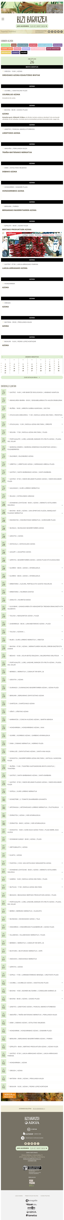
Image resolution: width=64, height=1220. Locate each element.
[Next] (61, 357)
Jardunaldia (6, 52)
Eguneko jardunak (45, 45)
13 (32, 366)
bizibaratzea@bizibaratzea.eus (32, 1159)
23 (58, 368)
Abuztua (35, 357)
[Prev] (2, 357)
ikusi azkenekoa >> (40, 32)
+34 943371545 (32, 1161)
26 (23, 371)
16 (58, 366)
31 (5, 373)
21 (41, 368)
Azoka (14, 45)
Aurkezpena (6, 45)
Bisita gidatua (23, 45)
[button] (35, 415)
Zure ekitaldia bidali (30, 377)
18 (14, 368)
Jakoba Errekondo (53, 49)
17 (5, 368)
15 (49, 366)
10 (5, 366)
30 (58, 371)
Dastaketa (33, 45)
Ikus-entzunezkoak (38, 49)
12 (23, 366)
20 (32, 368)
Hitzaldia (17, 49)
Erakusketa (58, 45)
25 (14, 371)
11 (14, 366)
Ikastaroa (26, 49)
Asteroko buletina (41, 31)
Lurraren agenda (7, 40)
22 (49, 368)
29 (49, 371)
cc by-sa (34, 1129)
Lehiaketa (15, 52)
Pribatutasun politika (31, 1196)
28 (41, 371)
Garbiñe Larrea (7, 49)
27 (32, 371)
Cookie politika (45, 1196)
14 (41, 366)
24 (5, 371)
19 (23, 368)
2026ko (28, 357)
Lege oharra (19, 1196)
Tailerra (24, 52)
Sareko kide (37, 1134)
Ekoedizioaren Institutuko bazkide (34, 1138)
